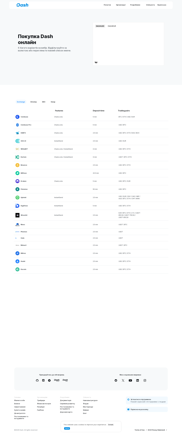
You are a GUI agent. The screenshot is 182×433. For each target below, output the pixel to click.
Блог (85, 413)
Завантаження (19, 407)
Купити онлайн (19, 410)
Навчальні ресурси (90, 400)
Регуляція (40, 407)
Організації (121, 5)
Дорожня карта (66, 412)
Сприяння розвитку (67, 404)
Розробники (135, 5)
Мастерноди (88, 407)
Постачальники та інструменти (21, 417)
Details (110, 425)
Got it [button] (67, 428)
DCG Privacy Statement (156, 430)
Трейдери (41, 400)
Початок (107, 5)
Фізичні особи (19, 400)
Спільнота (150, 5)
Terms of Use (140, 430)
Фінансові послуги (44, 404)
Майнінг (86, 410)
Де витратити (19, 413)
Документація (65, 400)
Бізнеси (17, 404)
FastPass (40, 410)
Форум (85, 404)
